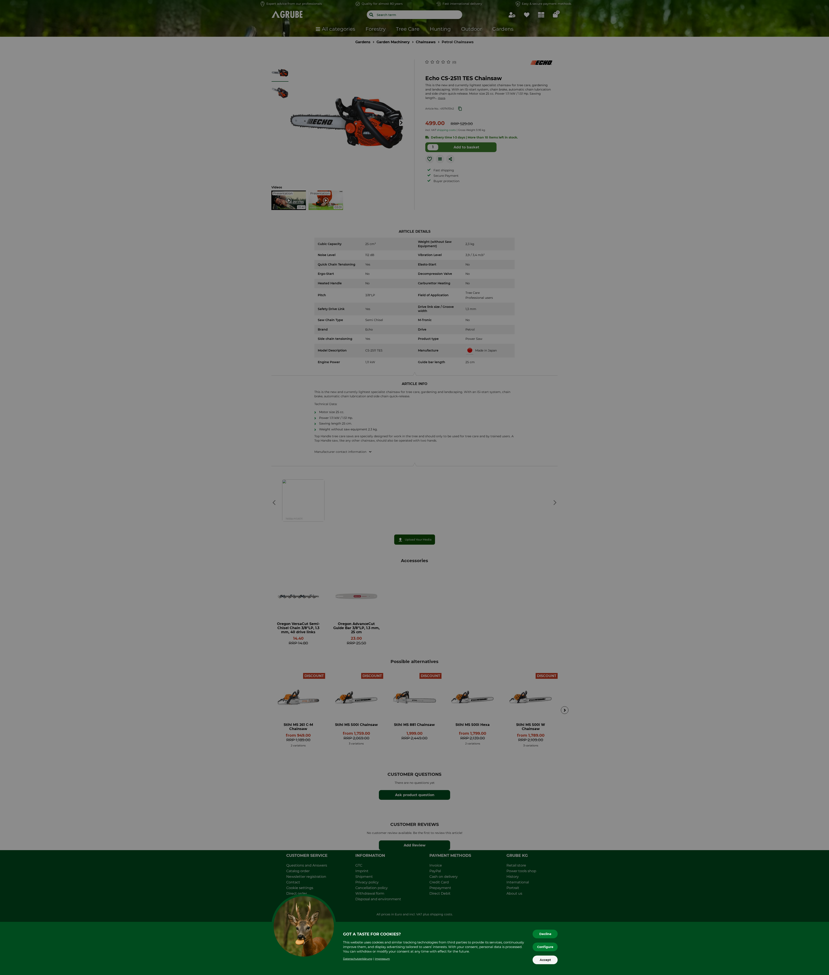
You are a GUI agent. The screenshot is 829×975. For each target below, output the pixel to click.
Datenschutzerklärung (357, 958)
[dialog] (414, 487)
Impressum (382, 958)
